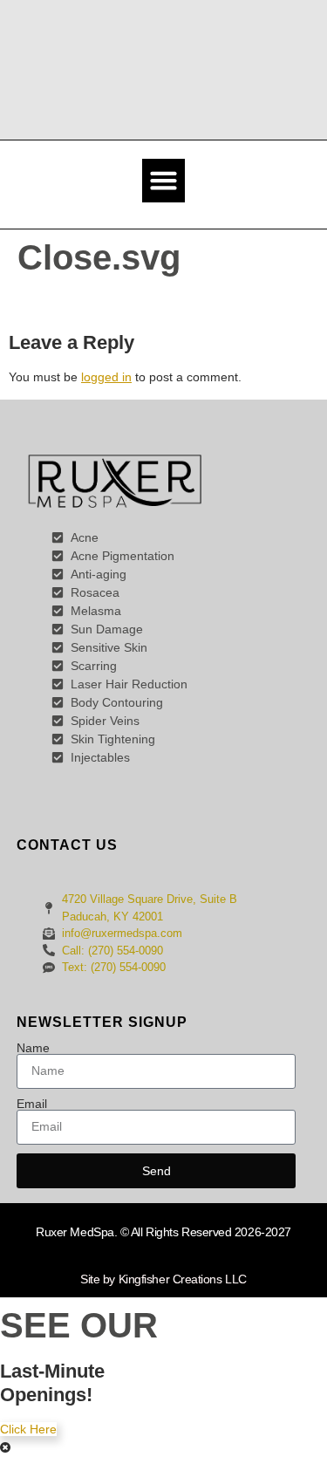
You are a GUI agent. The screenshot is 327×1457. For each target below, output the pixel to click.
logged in (106, 377)
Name (33, 1048)
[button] (164, 180)
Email (32, 1104)
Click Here (28, 1429)
